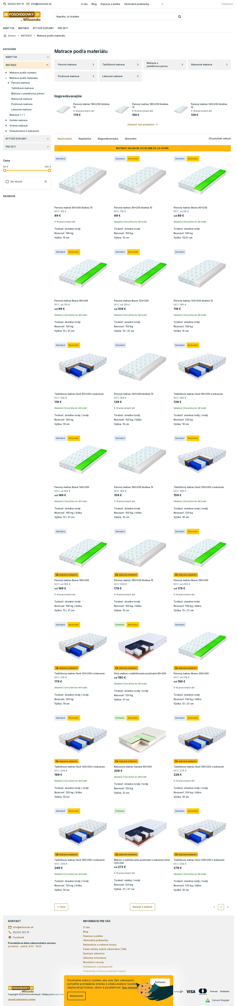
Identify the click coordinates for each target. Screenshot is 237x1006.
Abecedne (130, 138)
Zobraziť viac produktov (141, 124)
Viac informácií (131, 987)
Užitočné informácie (94, 957)
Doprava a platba (110, 4)
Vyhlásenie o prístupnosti (97, 966)
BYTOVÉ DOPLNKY (16, 138)
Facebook (18, 937)
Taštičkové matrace (22, 88)
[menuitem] (8, 28)
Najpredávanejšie (108, 138)
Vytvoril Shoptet (220, 1000)
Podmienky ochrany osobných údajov (104, 971)
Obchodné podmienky (136, 4)
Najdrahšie (85, 138)
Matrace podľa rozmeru (23, 72)
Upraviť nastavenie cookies (22, 999)
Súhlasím (160, 982)
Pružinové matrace (22, 104)
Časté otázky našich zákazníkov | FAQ (104, 949)
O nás (84, 4)
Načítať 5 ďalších (142, 906)
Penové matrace (20, 82)
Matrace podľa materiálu (24, 78)
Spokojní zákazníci (94, 953)
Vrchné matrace (19, 125)
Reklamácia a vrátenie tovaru (99, 944)
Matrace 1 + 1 (17, 114)
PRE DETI (11, 146)
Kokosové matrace (21, 98)
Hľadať (179, 16)
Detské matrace (19, 120)
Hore (62, 906)
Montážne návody (93, 962)
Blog (94, 4)
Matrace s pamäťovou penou (27, 93)
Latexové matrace (21, 109)
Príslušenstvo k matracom (24, 131)
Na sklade (29, 181)
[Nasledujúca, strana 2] (221, 907)
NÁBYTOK (11, 57)
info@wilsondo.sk (23, 927)
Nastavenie (76, 995)
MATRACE (11, 65)
